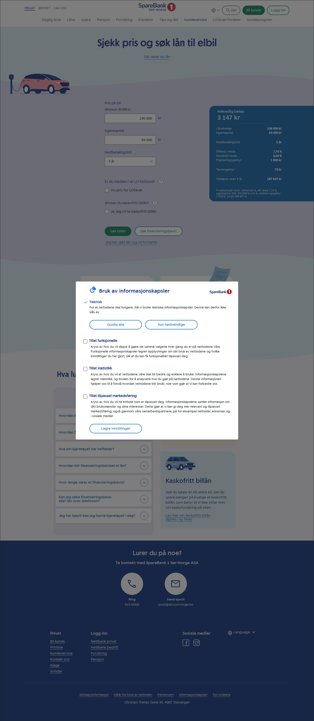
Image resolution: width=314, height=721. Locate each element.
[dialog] (157, 360)
